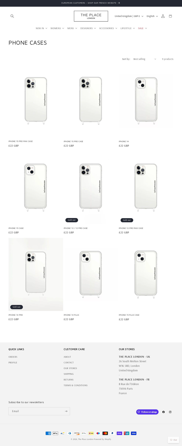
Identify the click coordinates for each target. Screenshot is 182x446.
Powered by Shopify (102, 439)
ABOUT (67, 356)
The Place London (85, 439)
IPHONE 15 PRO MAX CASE (21, 141)
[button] (12, 16)
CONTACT (69, 362)
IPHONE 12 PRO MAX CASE (131, 228)
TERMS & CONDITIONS (76, 385)
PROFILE (13, 362)
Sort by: (126, 58)
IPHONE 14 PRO (16, 315)
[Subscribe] (66, 411)
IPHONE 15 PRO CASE (73, 141)
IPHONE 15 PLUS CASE (129, 315)
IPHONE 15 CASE (16, 228)
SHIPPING (69, 373)
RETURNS (69, 379)
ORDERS (13, 356)
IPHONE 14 (124, 141)
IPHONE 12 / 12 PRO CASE (76, 228)
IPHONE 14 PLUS (71, 315)
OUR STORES (70, 368)
